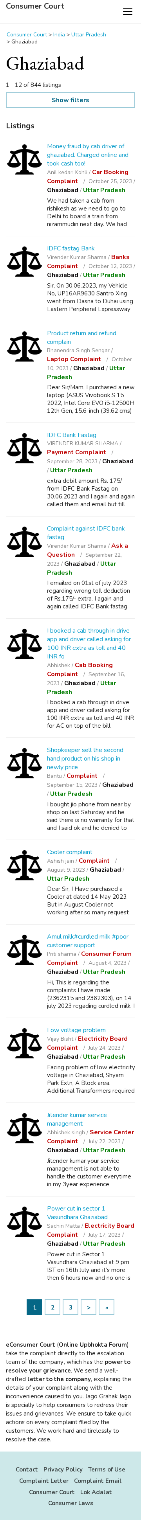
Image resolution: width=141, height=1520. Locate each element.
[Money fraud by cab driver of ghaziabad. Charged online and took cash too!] (24, 160)
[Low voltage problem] (24, 1044)
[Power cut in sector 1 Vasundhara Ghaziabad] (24, 1222)
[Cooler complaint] (24, 866)
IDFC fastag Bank (71, 248)
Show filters (70, 100)
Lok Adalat (96, 1492)
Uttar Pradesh (104, 190)
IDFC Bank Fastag (71, 435)
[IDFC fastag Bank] (24, 262)
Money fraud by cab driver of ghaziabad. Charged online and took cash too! (87, 155)
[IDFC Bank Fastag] (24, 449)
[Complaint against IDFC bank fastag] (24, 542)
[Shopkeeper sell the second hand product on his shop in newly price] (24, 764)
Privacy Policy (63, 1469)
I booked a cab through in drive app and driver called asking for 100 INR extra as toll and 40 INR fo (89, 643)
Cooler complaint (69, 852)
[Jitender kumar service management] (24, 1129)
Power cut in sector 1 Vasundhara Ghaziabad (77, 1212)
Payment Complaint (77, 452)
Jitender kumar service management (77, 1119)
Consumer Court (35, 6)
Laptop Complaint (75, 359)
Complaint (83, 776)
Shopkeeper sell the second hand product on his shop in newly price (85, 759)
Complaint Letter (44, 1481)
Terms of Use (106, 1469)
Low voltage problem (76, 1030)
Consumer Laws (70, 1503)
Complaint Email (98, 1481)
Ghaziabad (62, 190)
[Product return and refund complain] (24, 347)
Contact (27, 1469)
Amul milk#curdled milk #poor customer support (87, 941)
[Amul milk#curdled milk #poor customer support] (24, 951)
